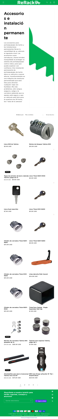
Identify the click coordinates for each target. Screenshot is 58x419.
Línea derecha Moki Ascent (38, 274)
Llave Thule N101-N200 (37, 209)
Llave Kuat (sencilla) (11, 209)
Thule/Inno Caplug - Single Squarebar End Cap (38, 308)
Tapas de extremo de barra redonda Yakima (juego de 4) (16, 176)
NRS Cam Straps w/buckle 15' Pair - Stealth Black (41, 374)
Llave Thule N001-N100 (37, 176)
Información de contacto (42, 415)
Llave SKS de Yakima (11, 144)
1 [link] (20, 385)
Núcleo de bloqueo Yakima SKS (40, 144)
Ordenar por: (20, 114)
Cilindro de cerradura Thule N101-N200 (15, 275)
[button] (3, 2)
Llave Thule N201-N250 (37, 241)
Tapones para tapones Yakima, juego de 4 (39, 341)
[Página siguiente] (37, 385)
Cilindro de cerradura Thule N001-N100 (16, 308)
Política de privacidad (16, 415)
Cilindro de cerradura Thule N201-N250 (15, 241)
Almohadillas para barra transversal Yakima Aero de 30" (16, 374)
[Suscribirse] (30, 401)
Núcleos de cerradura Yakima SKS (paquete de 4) (15, 341)
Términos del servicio (29, 415)
